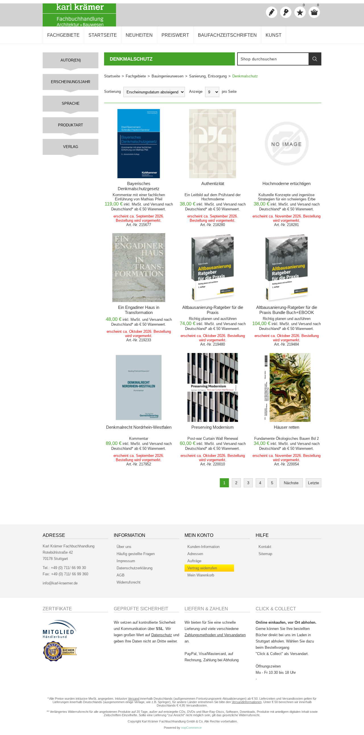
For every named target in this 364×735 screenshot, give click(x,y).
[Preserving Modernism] (212, 387)
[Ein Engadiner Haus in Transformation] (138, 267)
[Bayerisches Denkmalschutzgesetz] (138, 143)
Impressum (126, 561)
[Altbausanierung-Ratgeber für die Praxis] (212, 267)
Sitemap (265, 554)
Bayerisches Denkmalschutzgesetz (139, 186)
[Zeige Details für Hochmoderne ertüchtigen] (286, 143)
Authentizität (212, 183)
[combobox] (273, 59)
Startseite (112, 76)
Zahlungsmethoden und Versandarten (215, 635)
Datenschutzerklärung (134, 568)
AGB (121, 575)
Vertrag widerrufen (202, 568)
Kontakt (264, 547)
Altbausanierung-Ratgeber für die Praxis (212, 310)
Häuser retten (286, 427)
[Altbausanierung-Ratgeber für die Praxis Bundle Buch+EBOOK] (286, 267)
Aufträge (194, 561)
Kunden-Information (203, 547)
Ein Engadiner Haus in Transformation (138, 310)
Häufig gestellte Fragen (136, 554)
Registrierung (271, 12)
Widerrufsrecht (128, 582)
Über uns (124, 547)
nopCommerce (191, 727)
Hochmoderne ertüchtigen (286, 183)
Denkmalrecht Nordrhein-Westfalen (138, 427)
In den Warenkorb (137, 115)
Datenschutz (161, 635)
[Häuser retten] (286, 387)
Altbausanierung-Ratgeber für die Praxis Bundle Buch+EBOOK (286, 310)
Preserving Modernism (212, 427)
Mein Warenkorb (200, 575)
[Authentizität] (212, 143)
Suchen (315, 59)
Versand (157, 204)
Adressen (195, 554)
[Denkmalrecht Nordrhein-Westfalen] (138, 387)
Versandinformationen (247, 702)
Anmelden (285, 12)
